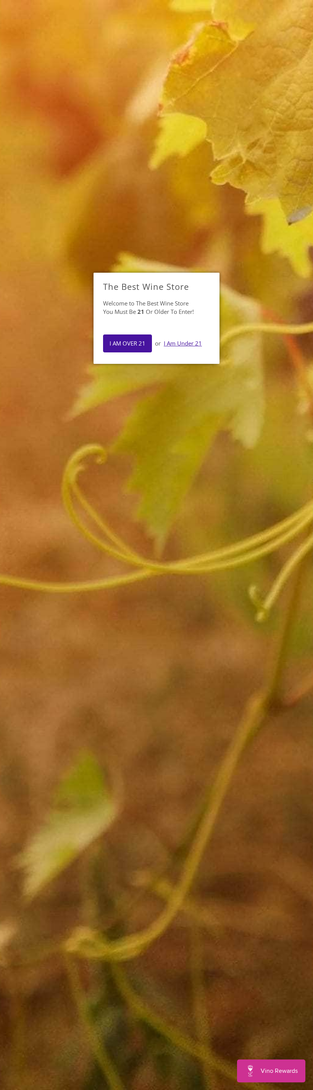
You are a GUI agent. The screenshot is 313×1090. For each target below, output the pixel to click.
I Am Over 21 (127, 343)
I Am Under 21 (183, 343)
